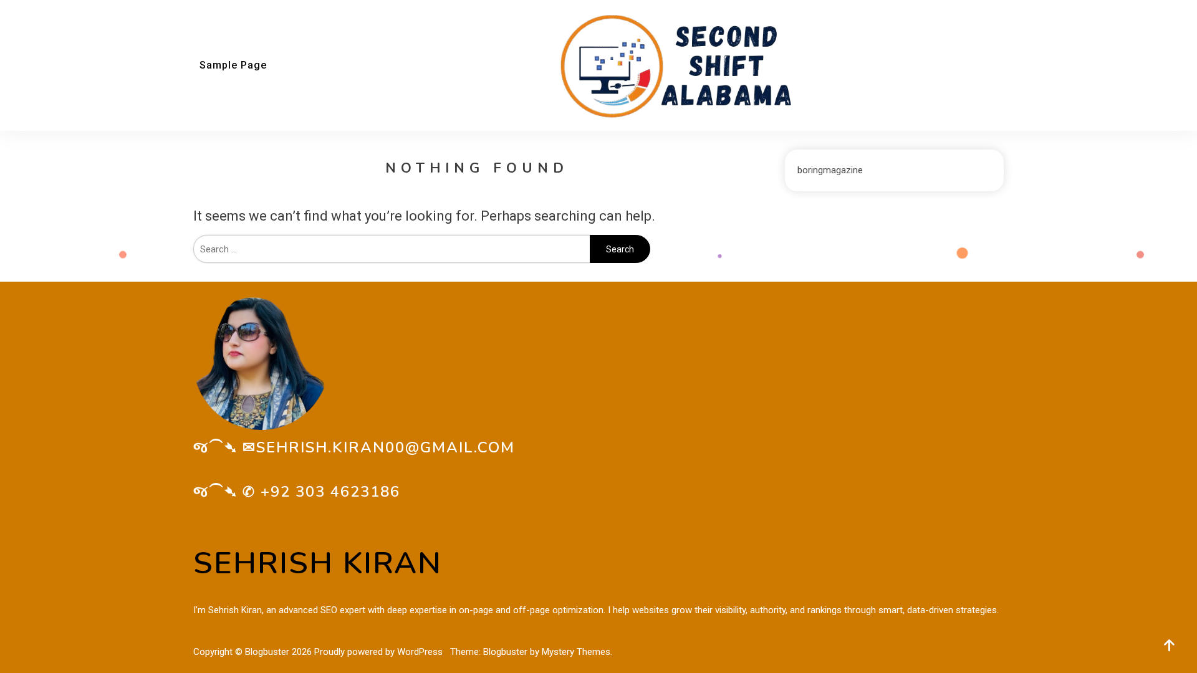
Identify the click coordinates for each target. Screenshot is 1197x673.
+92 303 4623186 (330, 492)
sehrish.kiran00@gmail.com (385, 447)
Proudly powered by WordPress (379, 651)
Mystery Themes (576, 651)
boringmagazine (830, 170)
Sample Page (233, 65)
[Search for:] (391, 249)
